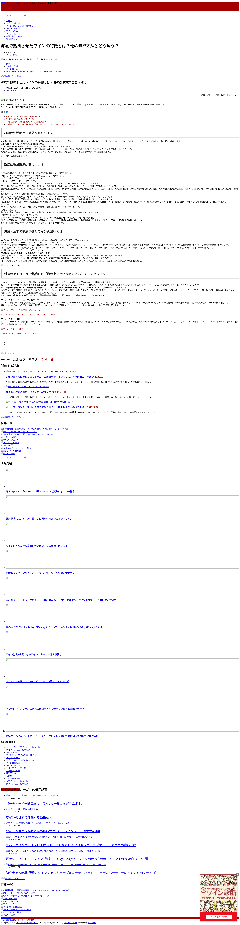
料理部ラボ (11, 773)
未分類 (9, 776)
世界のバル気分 (10, 437)
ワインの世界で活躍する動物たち (29, 817)
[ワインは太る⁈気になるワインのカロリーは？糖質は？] (122, 649)
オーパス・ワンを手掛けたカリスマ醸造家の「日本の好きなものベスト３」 (46, 407)
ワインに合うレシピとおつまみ (20, 26)
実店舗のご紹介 (13, 771)
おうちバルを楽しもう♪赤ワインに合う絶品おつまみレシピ (37, 681)
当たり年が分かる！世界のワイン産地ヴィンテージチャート (30, 434)
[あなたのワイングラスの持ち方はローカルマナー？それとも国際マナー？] (122, 704)
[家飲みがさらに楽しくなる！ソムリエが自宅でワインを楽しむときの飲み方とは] (43, 371)
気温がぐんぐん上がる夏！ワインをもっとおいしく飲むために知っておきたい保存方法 (52, 736)
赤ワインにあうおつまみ (17, 784)
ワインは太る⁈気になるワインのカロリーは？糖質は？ (35, 654)
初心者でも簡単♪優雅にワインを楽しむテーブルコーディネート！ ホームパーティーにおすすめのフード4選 (81, 872)
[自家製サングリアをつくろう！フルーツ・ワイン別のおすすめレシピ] (122, 568)
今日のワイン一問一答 (16, 768)
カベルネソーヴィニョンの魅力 (17, 448)
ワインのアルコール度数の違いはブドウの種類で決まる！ (37, 545)
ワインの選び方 (13, 23)
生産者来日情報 (13, 778)
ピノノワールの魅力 (12, 451)
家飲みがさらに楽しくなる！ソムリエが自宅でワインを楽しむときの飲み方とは (49, 376)
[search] (25, 15)
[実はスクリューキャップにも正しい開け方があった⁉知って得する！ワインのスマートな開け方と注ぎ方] (122, 595)
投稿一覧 (48, 359)
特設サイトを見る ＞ (15, 76)
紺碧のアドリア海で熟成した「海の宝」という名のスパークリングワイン (40, 124)
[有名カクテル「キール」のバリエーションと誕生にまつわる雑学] (122, 486)
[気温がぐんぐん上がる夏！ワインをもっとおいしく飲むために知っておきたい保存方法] (122, 731)
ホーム (9, 21)
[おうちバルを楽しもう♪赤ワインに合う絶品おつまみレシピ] (122, 676)
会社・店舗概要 (27, 920)
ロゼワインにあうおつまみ (18, 750)
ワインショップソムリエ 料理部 (21, 755)
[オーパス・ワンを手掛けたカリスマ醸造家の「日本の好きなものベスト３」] (41, 402)
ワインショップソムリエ (27, 923)
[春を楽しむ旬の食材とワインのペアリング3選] (27, 387)
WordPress (92, 923)
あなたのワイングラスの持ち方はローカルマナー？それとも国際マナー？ (45, 708)
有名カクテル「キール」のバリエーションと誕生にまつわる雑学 (40, 491)
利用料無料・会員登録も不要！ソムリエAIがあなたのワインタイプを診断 (36, 429)
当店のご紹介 (12, 39)
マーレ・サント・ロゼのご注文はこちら (19, 333)
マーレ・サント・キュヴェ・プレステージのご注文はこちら (28, 314)
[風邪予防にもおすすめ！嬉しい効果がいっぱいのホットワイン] (122, 513)
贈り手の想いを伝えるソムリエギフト (20, 432)
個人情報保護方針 (9, 920)
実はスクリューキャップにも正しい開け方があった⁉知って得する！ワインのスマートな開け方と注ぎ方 (61, 600)
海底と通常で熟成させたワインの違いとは (26, 122)
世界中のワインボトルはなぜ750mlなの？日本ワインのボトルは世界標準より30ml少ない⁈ (54, 627)
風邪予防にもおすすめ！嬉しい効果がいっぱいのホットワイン (39, 518)
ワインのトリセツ (11, 443)
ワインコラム (12, 31)
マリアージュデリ (11, 440)
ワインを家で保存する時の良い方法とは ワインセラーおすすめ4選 (53, 831)
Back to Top (6, 918)
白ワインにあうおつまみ (17, 781)
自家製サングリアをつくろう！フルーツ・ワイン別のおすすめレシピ (43, 573)
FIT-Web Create (70, 923)
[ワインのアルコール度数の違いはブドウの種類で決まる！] (122, 541)
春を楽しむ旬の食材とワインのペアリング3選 (30, 392)
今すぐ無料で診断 (219, 917)
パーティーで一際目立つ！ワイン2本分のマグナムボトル (45, 803)
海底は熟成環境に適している (20, 119)
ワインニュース (13, 34)
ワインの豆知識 (13, 28)
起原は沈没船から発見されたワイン (23, 116)
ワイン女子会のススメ (13, 445)
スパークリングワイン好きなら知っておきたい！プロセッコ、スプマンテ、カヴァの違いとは (71, 845)
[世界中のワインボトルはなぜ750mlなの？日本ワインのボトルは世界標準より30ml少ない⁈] (122, 622)
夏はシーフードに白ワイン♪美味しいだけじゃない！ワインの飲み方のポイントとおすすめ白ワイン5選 (77, 859)
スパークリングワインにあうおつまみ (23, 747)
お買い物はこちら (14, 36)
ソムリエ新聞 (9, 454)
